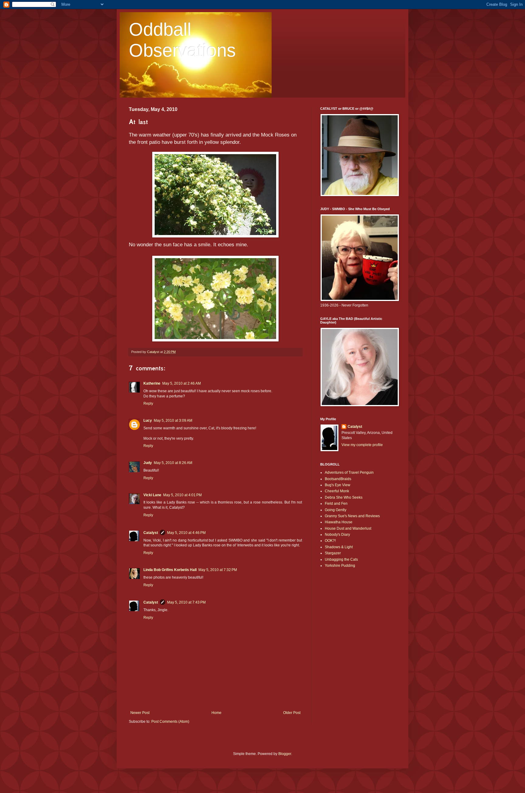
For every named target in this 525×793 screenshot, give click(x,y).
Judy (147, 463)
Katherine (151, 383)
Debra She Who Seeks (343, 497)
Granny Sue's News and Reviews (352, 516)
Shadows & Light (339, 547)
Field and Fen (336, 503)
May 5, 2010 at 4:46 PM (186, 533)
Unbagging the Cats (341, 559)
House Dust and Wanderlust (348, 528)
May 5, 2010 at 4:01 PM (182, 495)
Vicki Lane (152, 495)
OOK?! (330, 540)
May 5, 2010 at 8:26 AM (173, 463)
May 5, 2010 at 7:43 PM (186, 602)
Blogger (284, 754)
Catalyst (150, 533)
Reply (148, 403)
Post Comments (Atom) (170, 721)
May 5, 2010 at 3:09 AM (173, 420)
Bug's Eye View (337, 485)
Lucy (147, 420)
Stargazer (333, 553)
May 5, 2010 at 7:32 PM (217, 570)
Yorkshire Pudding (340, 565)
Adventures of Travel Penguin (349, 472)
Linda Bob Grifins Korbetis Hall (170, 570)
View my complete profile (362, 445)
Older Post (291, 713)
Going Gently (335, 510)
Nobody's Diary (337, 534)
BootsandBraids (338, 479)
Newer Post (139, 713)
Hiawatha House (338, 522)
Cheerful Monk (337, 491)
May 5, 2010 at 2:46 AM (181, 383)
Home (216, 713)
